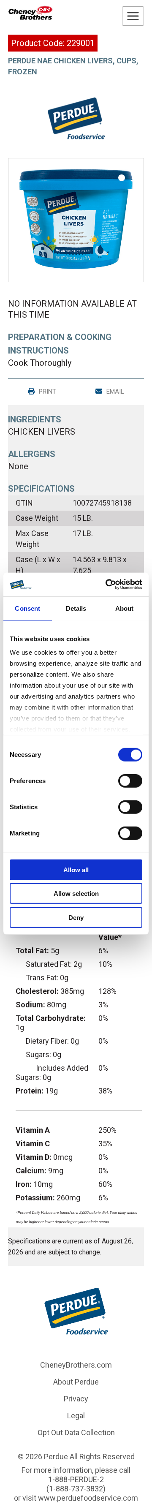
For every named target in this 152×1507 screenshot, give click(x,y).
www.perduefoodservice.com (88, 1497)
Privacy (76, 1398)
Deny (76, 917)
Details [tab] (76, 608)
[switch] (130, 780)
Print (46, 391)
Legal (76, 1415)
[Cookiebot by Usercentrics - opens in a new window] (107, 584)
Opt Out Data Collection (76, 1432)
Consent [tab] (27, 608)
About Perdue (76, 1381)
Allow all (76, 869)
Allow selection (76, 893)
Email (114, 391)
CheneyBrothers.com (76, 1364)
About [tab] (124, 608)
